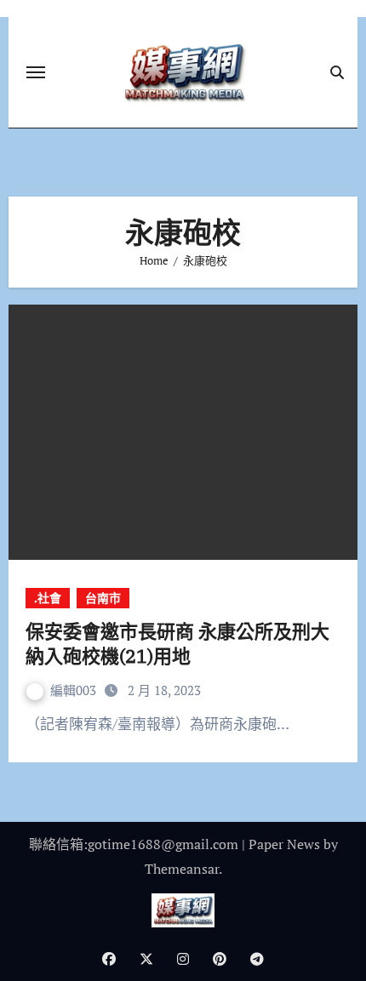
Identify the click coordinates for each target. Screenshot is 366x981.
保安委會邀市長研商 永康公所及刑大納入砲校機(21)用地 (177, 643)
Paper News (284, 844)
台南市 (103, 598)
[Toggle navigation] (35, 72)
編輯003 (75, 690)
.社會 (47, 598)
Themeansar (182, 868)
